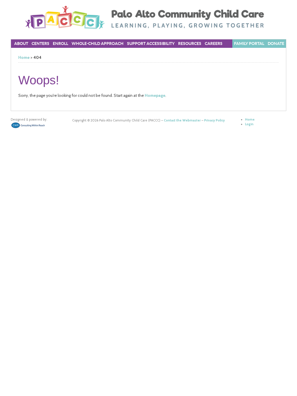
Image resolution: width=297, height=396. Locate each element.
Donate (276, 43)
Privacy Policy (214, 120)
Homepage (155, 95)
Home (24, 57)
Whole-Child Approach (98, 43)
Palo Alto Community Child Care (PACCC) (148, 17)
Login (249, 124)
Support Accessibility (151, 43)
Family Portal (249, 43)
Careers (213, 43)
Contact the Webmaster (182, 120)
